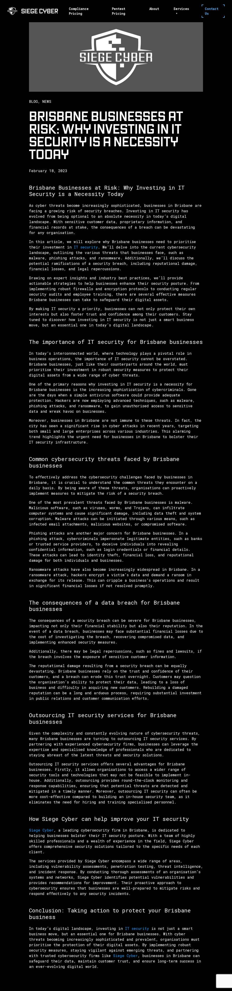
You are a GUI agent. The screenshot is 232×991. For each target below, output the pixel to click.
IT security (85, 247)
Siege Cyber (41, 830)
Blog (33, 101)
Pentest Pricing (118, 11)
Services (181, 9)
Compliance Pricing (79, 11)
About (154, 9)
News (46, 101)
